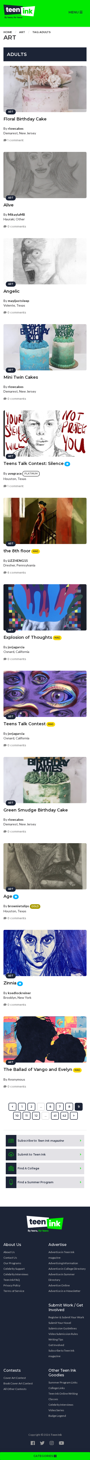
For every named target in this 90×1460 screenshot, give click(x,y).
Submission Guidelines (62, 1328)
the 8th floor (16, 550)
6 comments (16, 572)
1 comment (15, 140)
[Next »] (74, 1116)
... (41, 1106)
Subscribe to (41, 1140)
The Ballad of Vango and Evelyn (37, 1069)
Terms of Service (13, 1291)
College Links (56, 1388)
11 (26, 1115)
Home (7, 32)
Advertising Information (63, 1263)
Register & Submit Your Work (66, 1317)
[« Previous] (12, 1107)
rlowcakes (16, 128)
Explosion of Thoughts (27, 637)
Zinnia (9, 983)
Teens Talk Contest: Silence (33, 463)
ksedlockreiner (19, 993)
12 (36, 1115)
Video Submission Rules (63, 1334)
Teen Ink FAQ (11, 1280)
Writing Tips (55, 1339)
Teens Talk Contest (24, 723)
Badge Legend (57, 1415)
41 (55, 1115)
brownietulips (18, 906)
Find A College (28, 1168)
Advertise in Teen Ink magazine (61, 1254)
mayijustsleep (18, 301)
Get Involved (56, 1345)
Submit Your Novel (59, 1323)
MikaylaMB (16, 214)
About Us (9, 1252)
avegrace (15, 473)
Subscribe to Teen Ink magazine (61, 1353)
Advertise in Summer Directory (61, 1277)
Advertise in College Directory (67, 1268)
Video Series (56, 1410)
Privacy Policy (11, 1285)
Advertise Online (59, 1285)
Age (7, 896)
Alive (8, 205)
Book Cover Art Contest (18, 1383)
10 (17, 1115)
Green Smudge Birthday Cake (35, 810)
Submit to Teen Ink (32, 1154)
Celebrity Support (14, 1268)
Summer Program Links (63, 1382)
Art (22, 32)
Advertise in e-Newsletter (64, 1291)
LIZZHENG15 (18, 560)
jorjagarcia (16, 647)
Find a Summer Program (35, 1182)
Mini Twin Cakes (20, 377)
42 (64, 1115)
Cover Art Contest (14, 1378)
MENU (74, 12)
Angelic (11, 291)
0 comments (16, 226)
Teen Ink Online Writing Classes (63, 1396)
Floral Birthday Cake (25, 119)
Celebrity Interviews (15, 1274)
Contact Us (10, 1257)
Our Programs (12, 1263)
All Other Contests (15, 1389)
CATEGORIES (43, 1456)
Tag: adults (41, 32)
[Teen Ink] (22, 11)
